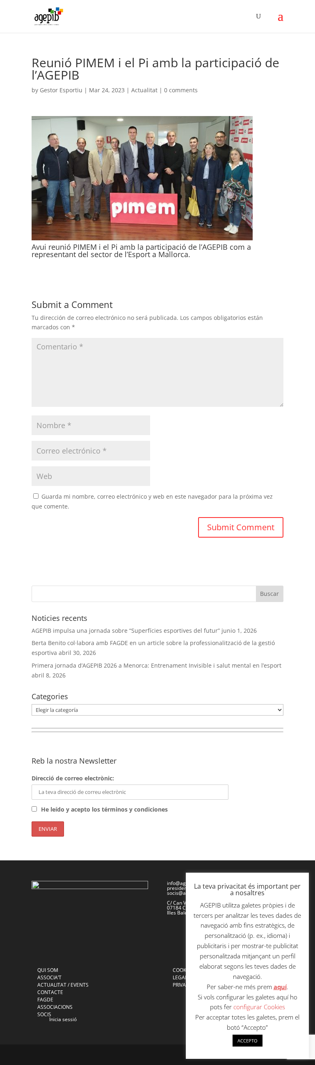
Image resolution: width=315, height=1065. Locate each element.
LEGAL (180, 977)
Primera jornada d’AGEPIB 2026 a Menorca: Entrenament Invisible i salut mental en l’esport (156, 665)
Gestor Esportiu (61, 90)
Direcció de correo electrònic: (73, 778)
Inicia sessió (63, 1019)
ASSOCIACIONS (55, 1006)
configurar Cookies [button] (259, 1007)
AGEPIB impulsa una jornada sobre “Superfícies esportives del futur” (126, 630)
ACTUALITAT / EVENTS (63, 984)
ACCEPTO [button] (247, 1041)
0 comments (181, 90)
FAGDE (45, 999)
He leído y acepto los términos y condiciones (104, 809)
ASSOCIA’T (49, 977)
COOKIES (183, 970)
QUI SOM (47, 970)
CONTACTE (50, 992)
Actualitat (144, 90)
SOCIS (44, 1014)
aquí (280, 987)
